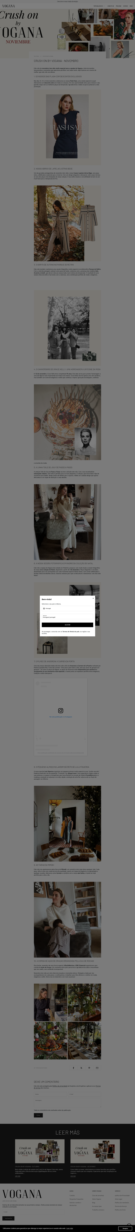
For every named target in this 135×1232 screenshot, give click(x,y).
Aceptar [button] (125, 1228)
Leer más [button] (69, 1228)
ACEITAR (67, 625)
